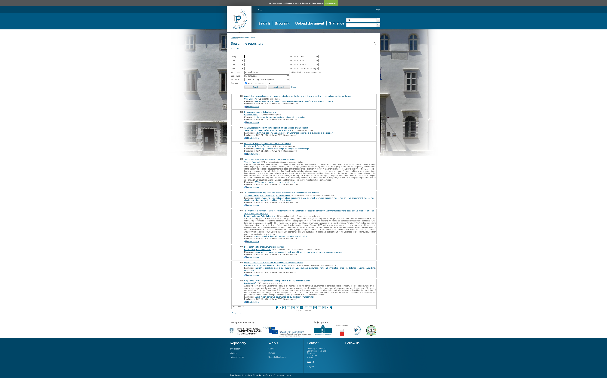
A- (232, 49)
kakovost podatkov (295, 101)
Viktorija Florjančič (252, 162)
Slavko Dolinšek (264, 146)
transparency (308, 297)
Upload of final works (277, 357)
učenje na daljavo (282, 268)
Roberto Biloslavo (268, 216)
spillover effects (278, 200)
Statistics (336, 23)
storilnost (311, 198)
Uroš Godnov (249, 99)
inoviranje (259, 268)
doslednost (319, 101)
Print (245, 49)
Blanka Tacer (249, 250)
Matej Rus (286, 130)
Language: (235, 76)
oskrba (265, 117)
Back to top (236, 313)
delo (263, 252)
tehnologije (289, 149)
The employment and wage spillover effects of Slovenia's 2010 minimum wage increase (281, 193)
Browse (271, 353)
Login (378, 9)
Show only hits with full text (259, 83)
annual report (260, 297)
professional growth (308, 252)
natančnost (308, 101)
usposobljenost (284, 252)
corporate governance (276, 297)
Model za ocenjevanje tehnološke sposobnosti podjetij (267, 143)
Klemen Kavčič (250, 115)
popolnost (329, 101)
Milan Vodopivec (283, 195)
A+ (238, 49)
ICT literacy (259, 182)
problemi (269, 268)
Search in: (235, 80)
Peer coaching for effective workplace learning (264, 247)
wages (367, 198)
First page (234, 37)
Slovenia (289, 200)
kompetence (271, 252)
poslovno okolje (306, 133)
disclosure (297, 297)
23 (315, 307)
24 (319, 307)
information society (273, 182)
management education (297, 236)
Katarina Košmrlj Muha (276, 265)
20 (302, 307)
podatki (283, 101)
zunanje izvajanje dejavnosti (281, 117)
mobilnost (280, 198)
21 (306, 307)
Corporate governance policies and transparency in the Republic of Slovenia (277, 281)
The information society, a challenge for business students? (269, 159)
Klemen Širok (250, 265)
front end (324, 268)
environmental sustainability (266, 236)
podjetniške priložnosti (323, 133)
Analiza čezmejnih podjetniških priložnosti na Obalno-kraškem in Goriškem (276, 128)
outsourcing (300, 117)
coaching (330, 252)
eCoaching (370, 268)
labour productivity (262, 200)
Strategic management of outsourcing (260, 112)
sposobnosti (267, 149)
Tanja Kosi (248, 130)
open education (288, 182)
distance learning (356, 268)
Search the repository (247, 37)
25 (324, 307)
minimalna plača (298, 198)
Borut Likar (261, 265)
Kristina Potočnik (263, 250)
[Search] (378, 25)
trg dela (271, 198)
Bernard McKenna (252, 216)
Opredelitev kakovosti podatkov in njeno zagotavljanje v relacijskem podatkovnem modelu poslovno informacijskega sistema (297, 96)
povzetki (295, 252)
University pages (237, 357)
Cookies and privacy (282, 375)
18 (293, 307)
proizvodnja (279, 149)
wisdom (282, 236)
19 (297, 307)
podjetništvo (259, 133)
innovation (333, 268)
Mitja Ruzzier (275, 130)
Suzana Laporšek (261, 130)
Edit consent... (331, 3)
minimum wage (332, 198)
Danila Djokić (250, 283)
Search (264, 23)
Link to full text (253, 107)
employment (357, 198)
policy (289, 297)
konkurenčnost (292, 133)
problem (343, 268)
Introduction (235, 349)
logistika (258, 117)
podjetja (257, 149)
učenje (257, 252)
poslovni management (275, 133)
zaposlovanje (260, 198)
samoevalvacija (302, 149)
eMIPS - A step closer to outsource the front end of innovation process (273, 263)
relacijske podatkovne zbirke (266, 101)
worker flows (345, 198)
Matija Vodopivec (267, 195)
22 (311, 307)
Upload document (309, 23)
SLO (260, 10)
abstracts (338, 252)
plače (287, 198)
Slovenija (320, 198)
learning (321, 252)
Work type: (235, 72)
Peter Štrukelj (250, 146)
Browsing (282, 23)
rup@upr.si (311, 366)
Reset (293, 87)
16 (284, 307)
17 (288, 307)
